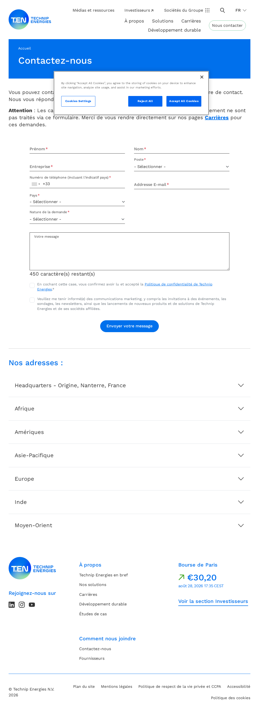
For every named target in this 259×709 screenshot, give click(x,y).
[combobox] (35, 184)
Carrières (191, 20)
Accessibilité (238, 686)
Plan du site (84, 686)
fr (238, 10)
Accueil (24, 48)
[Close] (201, 77)
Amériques (29, 432)
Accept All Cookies (184, 101)
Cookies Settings (78, 101)
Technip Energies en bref (103, 575)
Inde (21, 502)
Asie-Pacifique (34, 455)
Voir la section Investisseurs (213, 601)
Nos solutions (92, 584)
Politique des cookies (230, 698)
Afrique (24, 408)
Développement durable (103, 604)
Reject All (145, 101)
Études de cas (93, 614)
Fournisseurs (91, 658)
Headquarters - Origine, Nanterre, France (70, 385)
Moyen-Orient (33, 525)
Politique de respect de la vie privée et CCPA (179, 686)
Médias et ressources (93, 10)
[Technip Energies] (30, 19)
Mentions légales (116, 686)
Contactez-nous (95, 648)
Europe (24, 479)
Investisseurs (137, 10)
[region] (131, 93)
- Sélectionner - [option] (45, 201)
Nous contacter (227, 25)
